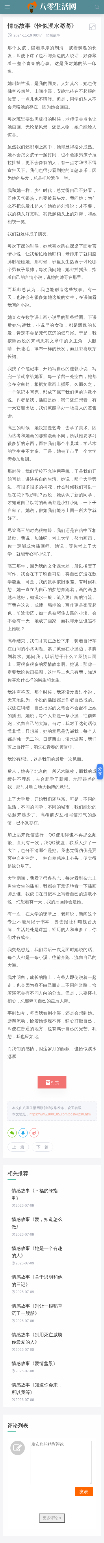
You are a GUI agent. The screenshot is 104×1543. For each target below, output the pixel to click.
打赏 (52, 1082)
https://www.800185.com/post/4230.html (60, 1114)
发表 (83, 1491)
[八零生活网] (52, 7)
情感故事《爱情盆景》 (35, 1363)
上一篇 (18, 1147)
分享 (100, 771)
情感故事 (53, 35)
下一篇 (42, 1147)
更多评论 (51, 1518)
